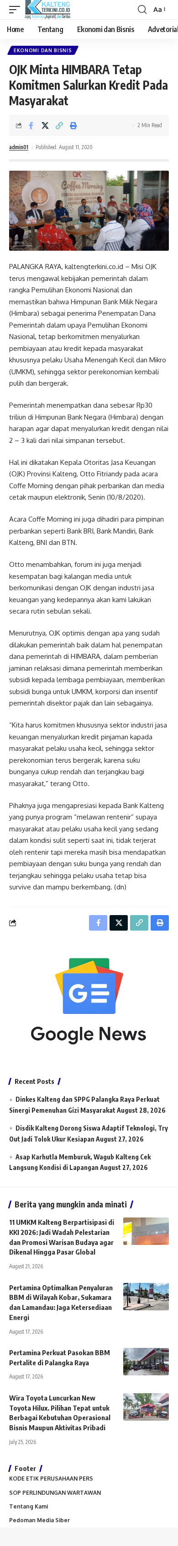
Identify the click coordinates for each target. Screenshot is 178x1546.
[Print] (73, 125)
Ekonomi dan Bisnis (43, 50)
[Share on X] (45, 125)
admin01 (18, 147)
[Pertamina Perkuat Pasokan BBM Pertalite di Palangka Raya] (146, 1361)
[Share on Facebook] (31, 125)
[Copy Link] (59, 125)
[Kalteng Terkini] (47, 9)
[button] (17, 9)
